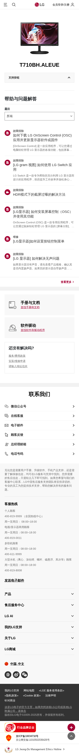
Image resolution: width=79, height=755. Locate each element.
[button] (39, 605)
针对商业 (10, 700)
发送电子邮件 (14, 580)
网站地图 (29, 690)
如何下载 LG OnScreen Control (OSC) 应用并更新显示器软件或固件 (42, 137)
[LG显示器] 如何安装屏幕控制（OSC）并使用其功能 (43, 214)
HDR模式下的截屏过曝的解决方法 (39, 194)
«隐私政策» (11, 695)
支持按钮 (14, 77)
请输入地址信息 (18, 366)
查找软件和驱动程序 (33, 330)
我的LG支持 (12, 690)
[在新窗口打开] (8, 674)
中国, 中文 (17, 663)
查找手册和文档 (30, 307)
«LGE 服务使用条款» (51, 690)
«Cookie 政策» (32, 695)
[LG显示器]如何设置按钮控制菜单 (38, 241)
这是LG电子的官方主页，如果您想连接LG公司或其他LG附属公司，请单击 (38, 709)
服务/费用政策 (17, 355)
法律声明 (50, 695)
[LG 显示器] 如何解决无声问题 (36, 258)
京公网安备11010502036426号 (33, 738)
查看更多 (66, 281)
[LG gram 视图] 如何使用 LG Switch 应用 (42, 167)
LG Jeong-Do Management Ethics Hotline (38, 749)
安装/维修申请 (17, 361)
